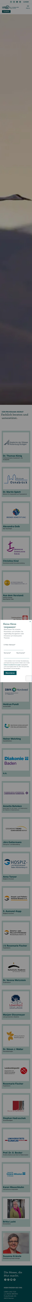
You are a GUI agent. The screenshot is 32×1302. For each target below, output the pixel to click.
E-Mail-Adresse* (9, 645)
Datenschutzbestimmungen (12, 664)
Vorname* (7, 653)
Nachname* (20, 653)
